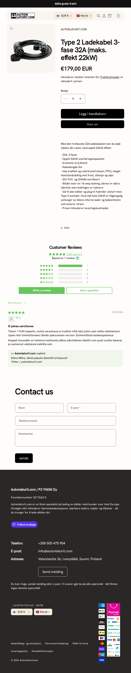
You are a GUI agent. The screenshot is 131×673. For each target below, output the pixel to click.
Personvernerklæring (56, 643)
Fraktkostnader (110, 77)
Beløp (64, 91)
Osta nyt (92, 124)
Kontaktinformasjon (42, 651)
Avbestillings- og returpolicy (26, 643)
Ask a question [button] (89, 290)
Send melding (52, 572)
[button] (118, 16)
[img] (16, 312)
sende (23, 458)
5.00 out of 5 (74, 254)
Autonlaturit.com (29, 660)
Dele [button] (66, 227)
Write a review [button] (42, 290)
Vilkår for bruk (80, 643)
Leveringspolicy (19, 651)
